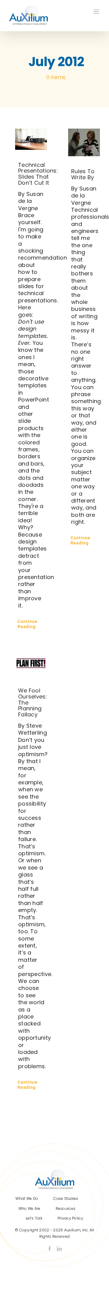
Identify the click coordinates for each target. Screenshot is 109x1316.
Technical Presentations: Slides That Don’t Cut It (38, 174)
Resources (66, 1208)
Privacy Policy (70, 1218)
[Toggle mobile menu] (97, 11)
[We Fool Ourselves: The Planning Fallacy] (31, 663)
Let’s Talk (34, 1218)
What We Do (26, 1198)
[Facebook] (49, 1248)
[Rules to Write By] (84, 142)
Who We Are (29, 1208)
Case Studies (65, 1198)
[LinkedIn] (59, 1248)
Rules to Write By (82, 174)
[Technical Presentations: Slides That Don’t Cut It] (31, 139)
